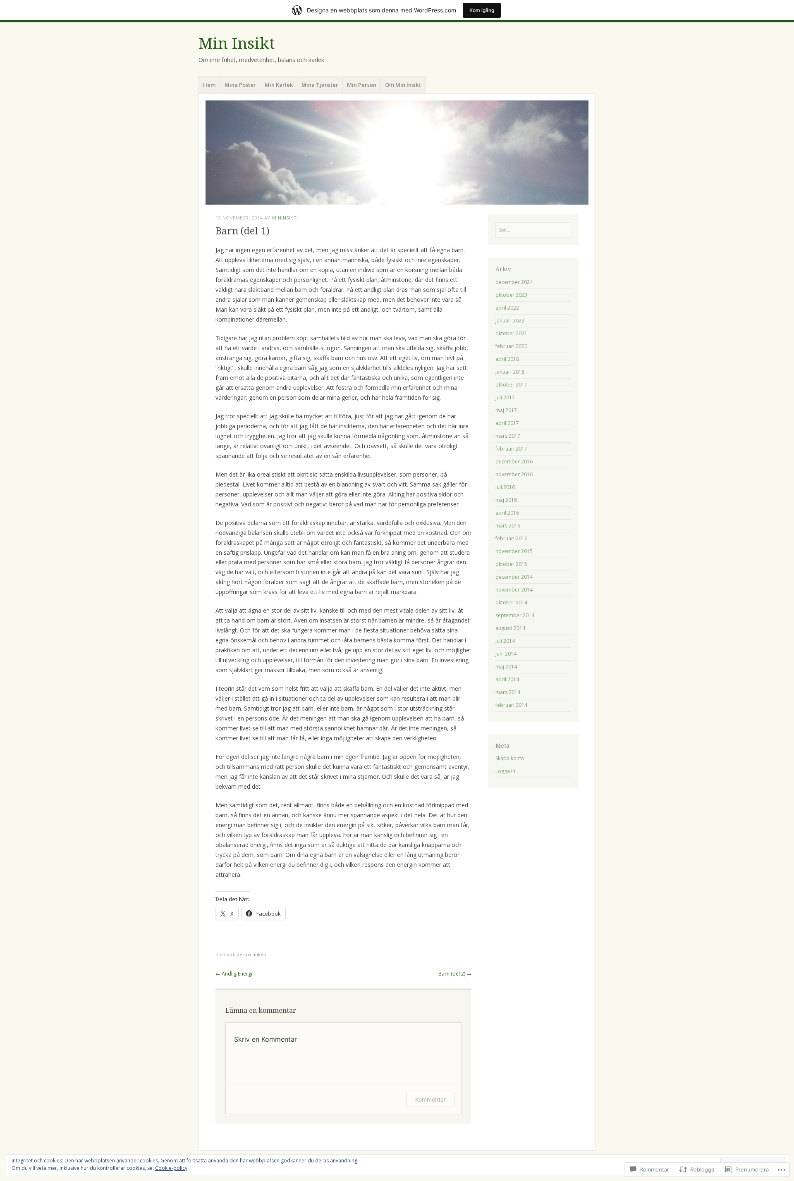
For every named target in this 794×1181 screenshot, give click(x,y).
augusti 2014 (510, 628)
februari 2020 (511, 346)
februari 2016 (511, 538)
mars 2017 (507, 435)
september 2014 (514, 615)
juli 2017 (505, 397)
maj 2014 (506, 666)
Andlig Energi (233, 973)
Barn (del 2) (454, 973)
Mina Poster (240, 84)
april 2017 (507, 423)
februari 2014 (511, 705)
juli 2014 (505, 640)
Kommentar (430, 1099)
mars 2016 (507, 525)
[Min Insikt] (397, 152)
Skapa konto (509, 758)
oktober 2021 (511, 333)
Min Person (361, 84)
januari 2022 (509, 320)
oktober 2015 (511, 564)
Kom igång (481, 10)
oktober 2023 (511, 294)
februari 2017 (511, 448)
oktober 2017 (511, 384)
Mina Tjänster (319, 84)
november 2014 (514, 589)
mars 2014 (507, 692)
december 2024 (514, 282)
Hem (209, 84)
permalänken (251, 954)
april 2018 (507, 359)
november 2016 (514, 474)
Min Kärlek (279, 84)
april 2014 (507, 679)
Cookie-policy (171, 1167)
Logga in (505, 771)
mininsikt (284, 218)
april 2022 (507, 307)
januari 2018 (509, 371)
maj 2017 (506, 410)
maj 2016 (506, 499)
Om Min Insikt (403, 84)
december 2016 (514, 461)
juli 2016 (505, 487)
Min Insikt (236, 43)
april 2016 (507, 512)
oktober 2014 (511, 602)
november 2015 (514, 551)
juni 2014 (506, 653)
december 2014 (514, 576)
